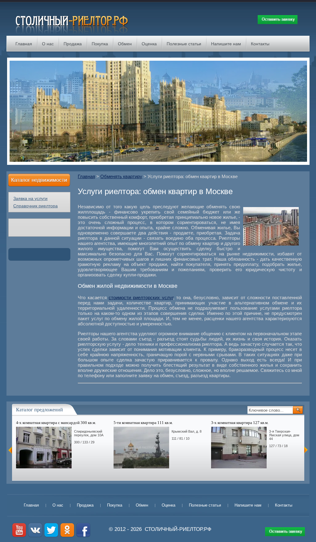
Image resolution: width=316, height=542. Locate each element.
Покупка (100, 43)
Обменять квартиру (121, 176)
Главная (23, 43)
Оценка (149, 43)
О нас (48, 43)
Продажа (73, 43)
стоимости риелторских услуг (141, 297)
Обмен (125, 43)
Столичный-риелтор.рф (178, 529)
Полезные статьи (184, 43)
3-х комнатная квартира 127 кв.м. (239, 422)
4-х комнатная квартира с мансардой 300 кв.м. (56, 422)
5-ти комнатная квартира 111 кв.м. (143, 422)
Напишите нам (226, 43)
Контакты (260, 43)
